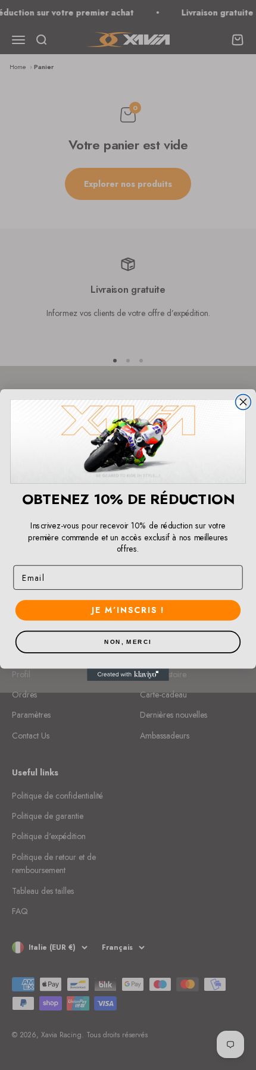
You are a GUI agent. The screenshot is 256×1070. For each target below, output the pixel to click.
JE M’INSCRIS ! (128, 610)
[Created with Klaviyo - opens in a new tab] (128, 675)
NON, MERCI (127, 642)
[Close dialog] (243, 401)
